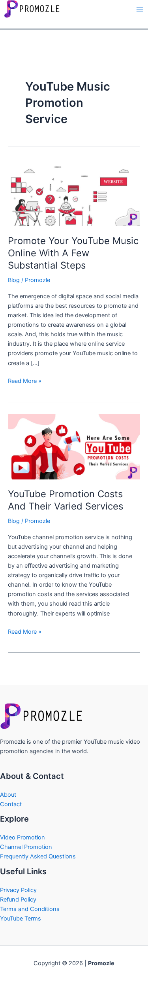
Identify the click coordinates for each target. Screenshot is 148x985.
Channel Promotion (26, 847)
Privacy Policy (18, 890)
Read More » (24, 380)
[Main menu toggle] (139, 9)
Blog (14, 280)
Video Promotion (22, 837)
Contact (11, 804)
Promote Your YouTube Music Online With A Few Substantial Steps (73, 253)
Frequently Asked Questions (38, 856)
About (8, 794)
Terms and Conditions (30, 909)
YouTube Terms (20, 918)
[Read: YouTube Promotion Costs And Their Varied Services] (74, 446)
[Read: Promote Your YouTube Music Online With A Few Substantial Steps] (74, 193)
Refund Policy (18, 899)
